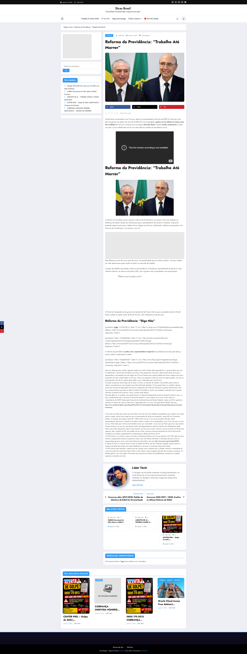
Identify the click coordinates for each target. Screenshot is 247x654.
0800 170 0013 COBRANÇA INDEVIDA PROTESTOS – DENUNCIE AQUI (136, 618)
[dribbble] (179, 2)
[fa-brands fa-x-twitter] (176, 2)
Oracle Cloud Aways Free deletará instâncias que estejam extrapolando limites (170, 602)
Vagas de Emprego (119, 18)
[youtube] (185, 2)
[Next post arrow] (183, 497)
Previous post (138, 494)
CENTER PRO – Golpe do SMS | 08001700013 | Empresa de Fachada (171, 538)
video (116, 327)
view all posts (137, 485)
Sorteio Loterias (134, 18)
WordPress (121, 651)
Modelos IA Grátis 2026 (90, 18)
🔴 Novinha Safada (151, 18)
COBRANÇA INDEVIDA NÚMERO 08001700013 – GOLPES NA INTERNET (107, 608)
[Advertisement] (77, 46)
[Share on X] (2, 327)
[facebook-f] (172, 2)
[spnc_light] (183, 18)
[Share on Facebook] (2, 323)
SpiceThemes (144, 651)
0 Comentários (145, 35)
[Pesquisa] (177, 19)
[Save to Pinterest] (2, 331)
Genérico (109, 35)
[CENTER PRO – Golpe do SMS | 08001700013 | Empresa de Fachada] (172, 524)
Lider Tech (121, 35)
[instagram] (182, 2)
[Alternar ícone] (62, 18)
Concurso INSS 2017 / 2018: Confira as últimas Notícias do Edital (164, 498)
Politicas (130, 647)
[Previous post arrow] (105, 497)
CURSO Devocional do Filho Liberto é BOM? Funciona (116, 521)
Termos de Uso (118, 647)
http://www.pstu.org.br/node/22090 (167, 441)
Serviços (177, 580)
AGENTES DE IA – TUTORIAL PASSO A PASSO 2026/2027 (142, 521)
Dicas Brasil (123, 8)
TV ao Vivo (105, 18)
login (122, 561)
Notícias (170, 580)
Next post (150, 494)
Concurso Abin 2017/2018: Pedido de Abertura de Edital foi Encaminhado (125, 498)
